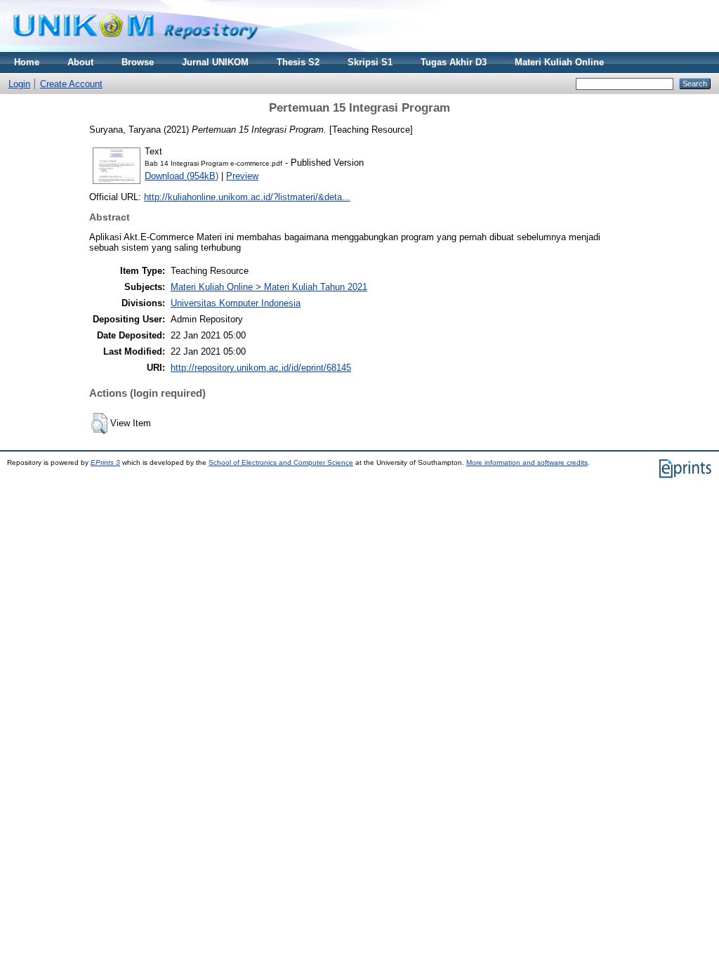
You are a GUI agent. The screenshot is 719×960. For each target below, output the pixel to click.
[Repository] (135, 49)
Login (19, 84)
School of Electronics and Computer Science (281, 462)
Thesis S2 (298, 62)
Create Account (71, 84)
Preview (242, 176)
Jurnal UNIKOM (215, 62)
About (80, 62)
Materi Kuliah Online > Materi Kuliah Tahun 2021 (269, 287)
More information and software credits (527, 462)
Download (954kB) (181, 176)
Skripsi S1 (370, 62)
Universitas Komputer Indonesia (236, 303)
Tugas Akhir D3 (454, 62)
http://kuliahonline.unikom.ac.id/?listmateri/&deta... (247, 197)
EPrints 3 (105, 462)
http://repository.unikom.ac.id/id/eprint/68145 (261, 367)
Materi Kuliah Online (559, 62)
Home (26, 62)
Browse (137, 62)
